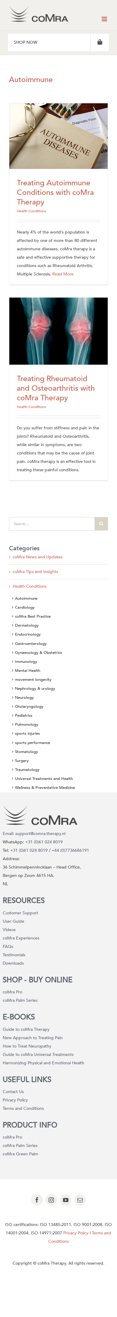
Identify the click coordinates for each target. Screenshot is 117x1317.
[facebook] (37, 1200)
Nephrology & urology (35, 688)
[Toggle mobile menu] (105, 19)
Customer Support (20, 913)
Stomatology (26, 751)
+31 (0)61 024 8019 (44, 842)
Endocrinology (28, 634)
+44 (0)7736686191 (70, 850)
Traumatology (27, 769)
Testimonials (14, 955)
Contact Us (13, 1092)
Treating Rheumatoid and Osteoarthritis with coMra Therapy (56, 388)
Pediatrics (23, 715)
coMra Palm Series (20, 1000)
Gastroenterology (31, 643)
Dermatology (27, 625)
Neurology (24, 697)
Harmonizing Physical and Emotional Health (43, 1063)
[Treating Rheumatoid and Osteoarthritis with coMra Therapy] (58, 331)
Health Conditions (31, 211)
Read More (63, 274)
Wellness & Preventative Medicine (45, 787)
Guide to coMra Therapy (26, 1029)
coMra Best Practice (33, 616)
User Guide (13, 921)
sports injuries (27, 733)
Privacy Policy (15, 1100)
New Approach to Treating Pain (33, 1038)
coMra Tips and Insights (35, 572)
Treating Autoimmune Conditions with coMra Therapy (55, 192)
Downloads (13, 963)
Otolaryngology (29, 706)
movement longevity (33, 679)
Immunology (26, 661)
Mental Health (27, 670)
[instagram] (51, 1200)
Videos (9, 930)
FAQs (8, 946)
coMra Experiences (21, 938)
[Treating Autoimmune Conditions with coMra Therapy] (58, 136)
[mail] (80, 1200)
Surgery (22, 760)
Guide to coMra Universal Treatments (38, 1054)
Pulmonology (26, 724)
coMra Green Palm (20, 1154)
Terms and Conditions (23, 1108)
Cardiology (25, 607)
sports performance (32, 742)
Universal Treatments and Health (44, 778)
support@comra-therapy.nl (40, 833)
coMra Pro (12, 992)
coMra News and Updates (37, 557)
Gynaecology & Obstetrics (38, 652)
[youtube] (65, 1200)
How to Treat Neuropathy (27, 1046)
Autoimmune (26, 598)
